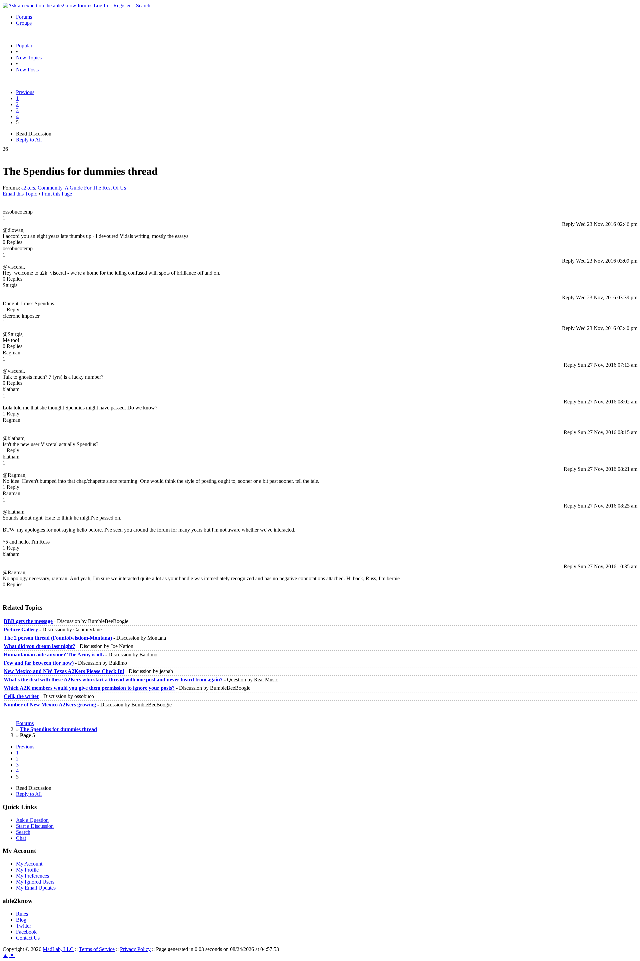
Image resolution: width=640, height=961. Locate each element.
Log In (101, 5)
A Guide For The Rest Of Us (95, 188)
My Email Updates (36, 888)
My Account (29, 864)
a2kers (28, 188)
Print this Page (57, 194)
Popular (24, 45)
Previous (25, 92)
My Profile (27, 870)
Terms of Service (97, 949)
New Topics (29, 57)
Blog (21, 920)
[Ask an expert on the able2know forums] (47, 5)
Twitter (23, 926)
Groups (24, 23)
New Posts (27, 69)
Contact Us (28, 938)
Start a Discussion (35, 826)
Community (50, 188)
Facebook (26, 932)
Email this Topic (20, 194)
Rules (22, 914)
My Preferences (32, 876)
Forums (24, 17)
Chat (21, 838)
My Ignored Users (35, 882)
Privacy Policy (135, 949)
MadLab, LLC (58, 949)
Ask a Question (32, 820)
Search (143, 5)
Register (122, 5)
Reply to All (29, 139)
